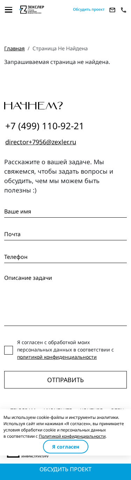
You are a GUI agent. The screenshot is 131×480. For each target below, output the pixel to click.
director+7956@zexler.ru (40, 142)
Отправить (65, 380)
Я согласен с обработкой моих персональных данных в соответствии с (65, 349)
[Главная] (43, 10)
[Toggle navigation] (8, 9)
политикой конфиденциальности (57, 357)
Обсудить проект (65, 469)
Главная (14, 48)
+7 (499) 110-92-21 (44, 125)
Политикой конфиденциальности (72, 436)
